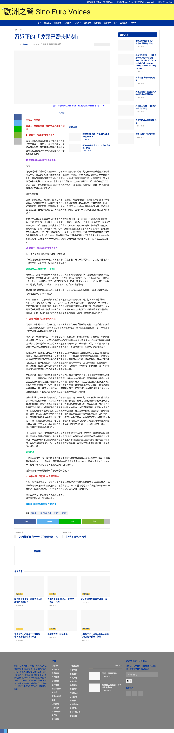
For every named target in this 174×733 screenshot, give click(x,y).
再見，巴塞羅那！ (110, 673)
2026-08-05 (107, 677)
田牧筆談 (73, 685)
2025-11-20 (107, 691)
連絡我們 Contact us (165, 2)
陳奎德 (25, 44)
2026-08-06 (140, 83)
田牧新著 (73, 681)
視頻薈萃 (107, 23)
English (133, 23)
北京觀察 (55, 681)
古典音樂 (123, 23)
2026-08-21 (87, 139)
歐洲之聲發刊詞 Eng (94, 2)
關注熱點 (47, 23)
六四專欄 (55, 677)
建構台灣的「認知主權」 (58, 634)
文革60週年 (56, 711)
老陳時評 (73, 689)
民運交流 (73, 670)
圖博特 (54, 692)
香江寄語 (73, 716)
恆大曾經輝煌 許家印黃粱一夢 (94, 599)
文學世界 (97, 23)
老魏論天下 (74, 693)
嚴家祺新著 (56, 689)
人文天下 (77, 23)
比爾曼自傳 (74, 666)
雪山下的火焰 (75, 712)
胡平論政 (73, 697)
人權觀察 (67, 23)
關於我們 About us (109, 2)
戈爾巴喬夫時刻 (45, 513)
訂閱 (129, 681)
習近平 (56, 513)
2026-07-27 (140, 72)
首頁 (39, 23)
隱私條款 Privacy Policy (125, 2)
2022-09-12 (36, 44)
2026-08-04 (140, 98)
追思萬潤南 (74, 704)
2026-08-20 (19, 640)
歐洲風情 (87, 23)
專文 (115, 23)
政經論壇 (57, 23)
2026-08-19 (85, 640)
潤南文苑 (73, 678)
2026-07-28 (140, 126)
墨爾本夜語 (56, 696)
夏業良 (33, 513)
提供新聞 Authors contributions (145, 2)
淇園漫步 (73, 674)
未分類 (54, 715)
